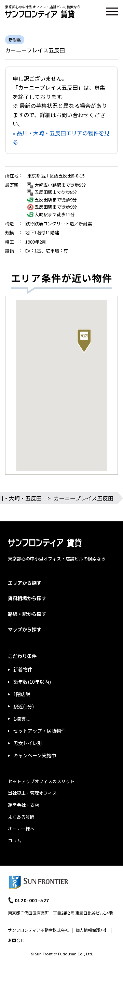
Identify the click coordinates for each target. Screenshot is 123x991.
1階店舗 (21, 694)
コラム (14, 840)
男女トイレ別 (27, 743)
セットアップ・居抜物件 (39, 730)
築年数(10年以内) (32, 681)
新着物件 (22, 669)
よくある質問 (21, 817)
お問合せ (16, 940)
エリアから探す (24, 582)
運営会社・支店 (23, 805)
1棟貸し (21, 718)
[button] (84, 341)
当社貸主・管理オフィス (32, 793)
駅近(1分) (23, 706)
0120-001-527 (32, 900)
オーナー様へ (21, 828)
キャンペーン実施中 (34, 755)
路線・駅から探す (27, 613)
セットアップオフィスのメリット (41, 781)
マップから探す (24, 629)
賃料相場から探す (27, 598)
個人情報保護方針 (92, 930)
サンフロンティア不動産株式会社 (38, 930)
